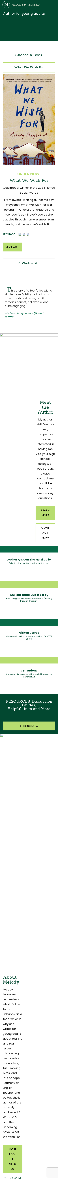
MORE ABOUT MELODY (13, 1159)
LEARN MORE (45, 512)
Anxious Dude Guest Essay (29, 595)
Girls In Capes (29, 632)
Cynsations (29, 670)
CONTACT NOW (45, 532)
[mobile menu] (53, 4)
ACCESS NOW (28, 726)
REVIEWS (11, 247)
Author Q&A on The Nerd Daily (29, 559)
